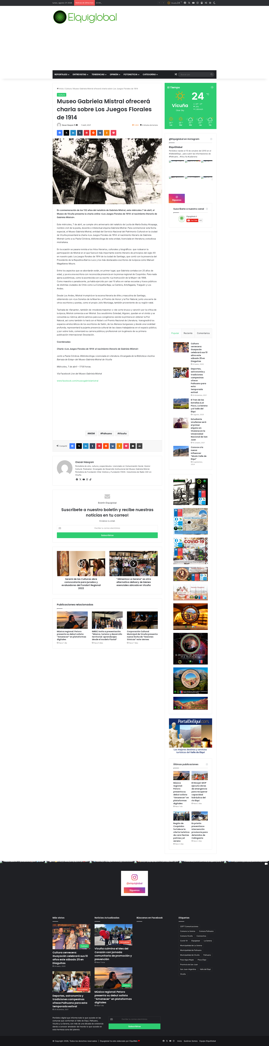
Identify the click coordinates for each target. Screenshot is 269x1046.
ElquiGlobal (175, 147)
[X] (80, 479)
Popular (175, 333)
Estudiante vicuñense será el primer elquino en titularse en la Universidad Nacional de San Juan (199, 429)
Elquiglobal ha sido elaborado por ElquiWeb (118, 1041)
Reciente (188, 333)
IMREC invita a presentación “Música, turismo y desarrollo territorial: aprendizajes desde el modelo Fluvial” (107, 635)
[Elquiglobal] (85, 17)
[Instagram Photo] (177, 168)
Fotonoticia (130, 74)
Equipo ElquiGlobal (208, 1041)
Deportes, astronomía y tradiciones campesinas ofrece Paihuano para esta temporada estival (70, 1001)
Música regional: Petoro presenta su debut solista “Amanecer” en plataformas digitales (71, 635)
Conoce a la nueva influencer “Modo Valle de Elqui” (199, 453)
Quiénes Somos (191, 1041)
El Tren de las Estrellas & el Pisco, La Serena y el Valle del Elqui (199, 405)
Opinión (114, 74)
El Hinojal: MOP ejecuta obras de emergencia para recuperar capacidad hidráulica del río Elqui (199, 791)
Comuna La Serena (187, 931)
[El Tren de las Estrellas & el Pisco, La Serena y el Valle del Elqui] (181, 403)
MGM (92, 433)
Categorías (149, 74)
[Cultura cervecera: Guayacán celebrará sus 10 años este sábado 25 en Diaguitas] (181, 347)
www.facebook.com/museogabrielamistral (77, 380)
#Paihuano (173, 156)
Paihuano (107, 433)
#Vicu (182, 156)
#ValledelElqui (175, 154)
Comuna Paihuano (206, 931)
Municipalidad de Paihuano (190, 950)
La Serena (208, 941)
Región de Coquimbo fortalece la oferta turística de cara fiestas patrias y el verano (181, 832)
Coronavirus (201, 936)
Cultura (68, 88)
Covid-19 (183, 941)
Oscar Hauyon (67, 125)
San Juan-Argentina (188, 969)
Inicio (61, 88)
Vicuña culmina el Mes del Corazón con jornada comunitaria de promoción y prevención (113, 954)
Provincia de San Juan (189, 964)
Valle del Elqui (205, 969)
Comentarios (203, 333)
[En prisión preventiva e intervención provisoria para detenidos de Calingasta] (200, 816)
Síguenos (176, 200)
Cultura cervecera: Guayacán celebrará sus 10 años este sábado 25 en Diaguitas (199, 352)
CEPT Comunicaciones (189, 926)
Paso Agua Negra (187, 960)
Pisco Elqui (202, 960)
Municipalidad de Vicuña (190, 955)
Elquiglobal (195, 941)
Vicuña (123, 433)
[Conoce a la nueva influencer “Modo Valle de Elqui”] (181, 451)
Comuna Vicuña (186, 936)
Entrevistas (79, 74)
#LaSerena (192, 156)
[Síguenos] (134, 878)
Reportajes (61, 74)
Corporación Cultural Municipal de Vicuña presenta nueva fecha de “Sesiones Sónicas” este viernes (142, 635)
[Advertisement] (134, 49)
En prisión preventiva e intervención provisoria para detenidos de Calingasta (200, 830)
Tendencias (98, 74)
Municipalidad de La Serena (191, 945)
